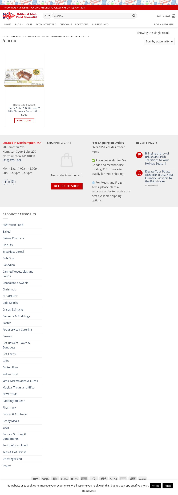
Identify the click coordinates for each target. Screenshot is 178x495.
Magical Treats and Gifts (18, 387)
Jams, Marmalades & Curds (20, 381)
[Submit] (134, 16)
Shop (18, 24)
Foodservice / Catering (17, 330)
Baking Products (13, 238)
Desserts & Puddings (16, 316)
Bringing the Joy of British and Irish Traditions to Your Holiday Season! (157, 158)
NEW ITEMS (10, 394)
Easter (7, 323)
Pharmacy (9, 407)
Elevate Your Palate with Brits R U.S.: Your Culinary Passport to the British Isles (159, 176)
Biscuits (8, 245)
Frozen (7, 336)
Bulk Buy (8, 258)
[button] (166, 16)
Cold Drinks (10, 303)
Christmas (9, 289)
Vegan (7, 465)
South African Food (15, 445)
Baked (7, 231)
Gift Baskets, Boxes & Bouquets (16, 345)
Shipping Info (99, 24)
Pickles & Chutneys (15, 414)
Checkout (66, 24)
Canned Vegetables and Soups (18, 274)
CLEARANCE (10, 296)
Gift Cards (9, 354)
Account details (46, 24)
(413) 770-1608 (12, 160)
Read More (89, 491)
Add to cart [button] (24, 120)
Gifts (6, 361)
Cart (29, 24)
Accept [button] (155, 485)
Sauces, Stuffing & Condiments (14, 436)
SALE (6, 428)
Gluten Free (10, 367)
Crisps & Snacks (13, 309)
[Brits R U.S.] (20, 16)
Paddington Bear (14, 401)
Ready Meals (11, 421)
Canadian (9, 265)
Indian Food (10, 374)
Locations (81, 24)
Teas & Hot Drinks (14, 452)
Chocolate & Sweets (16, 283)
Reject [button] (168, 485)
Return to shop (66, 186)
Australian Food (13, 225)
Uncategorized (12, 459)
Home (7, 24)
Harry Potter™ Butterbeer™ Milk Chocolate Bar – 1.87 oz (24, 110)
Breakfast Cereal (13, 252)
